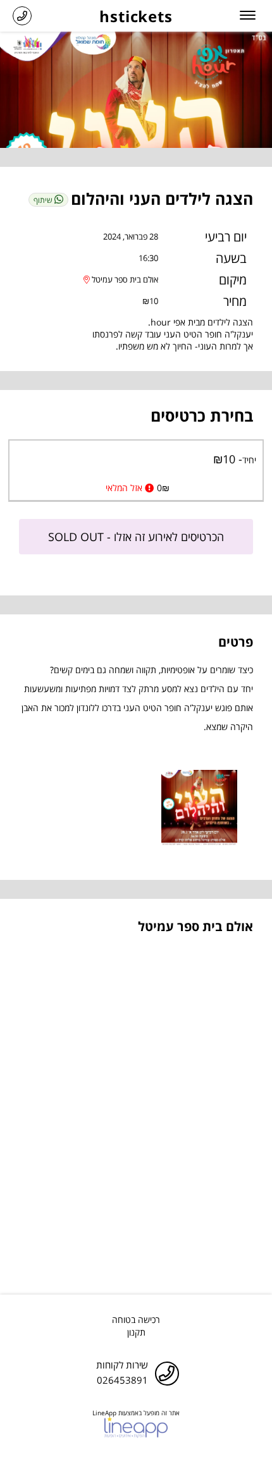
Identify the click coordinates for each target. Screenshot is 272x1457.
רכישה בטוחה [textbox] (136, 1320)
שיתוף (44, 200)
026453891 (122, 1380)
